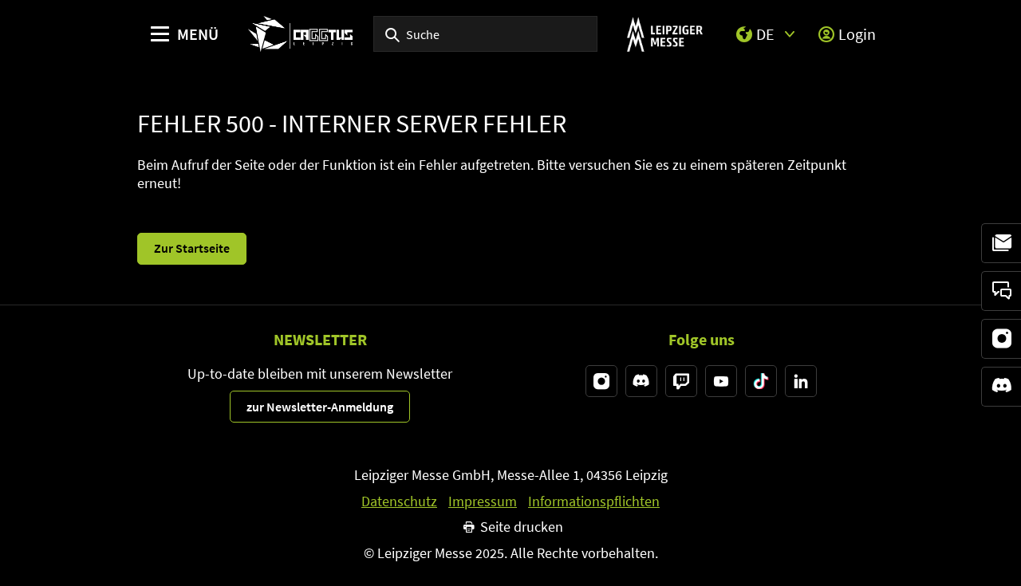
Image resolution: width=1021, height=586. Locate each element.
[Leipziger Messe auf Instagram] (601, 381)
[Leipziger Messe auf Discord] (641, 381)
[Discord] (1001, 387)
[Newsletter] (1001, 243)
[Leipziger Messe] (665, 34)
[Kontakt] (1001, 291)
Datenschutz (399, 501)
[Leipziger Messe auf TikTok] (761, 381)
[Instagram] (1001, 339)
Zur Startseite (192, 248)
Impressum (482, 501)
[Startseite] (300, 34)
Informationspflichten (594, 501)
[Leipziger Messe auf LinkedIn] (801, 381)
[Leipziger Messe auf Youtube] (721, 381)
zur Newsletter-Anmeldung (319, 407)
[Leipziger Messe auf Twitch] (681, 381)
